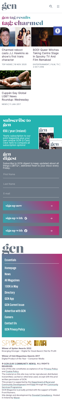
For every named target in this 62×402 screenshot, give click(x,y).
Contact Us (11, 323)
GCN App (9, 299)
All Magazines (12, 280)
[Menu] (58, 6)
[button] (57, 31)
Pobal (33, 384)
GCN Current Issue (14, 305)
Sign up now (14, 206)
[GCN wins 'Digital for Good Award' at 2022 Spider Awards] (16, 343)
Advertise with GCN (15, 311)
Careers (9, 317)
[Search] (51, 6)
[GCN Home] (9, 6)
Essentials (10, 260)
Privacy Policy (51, 368)
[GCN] (13, 252)
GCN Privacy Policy (15, 329)
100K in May (11, 286)
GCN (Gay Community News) (20, 363)
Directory (10, 293)
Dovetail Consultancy (42, 395)
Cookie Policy (12, 371)
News (8, 274)
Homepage (10, 268)
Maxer (17, 397)
